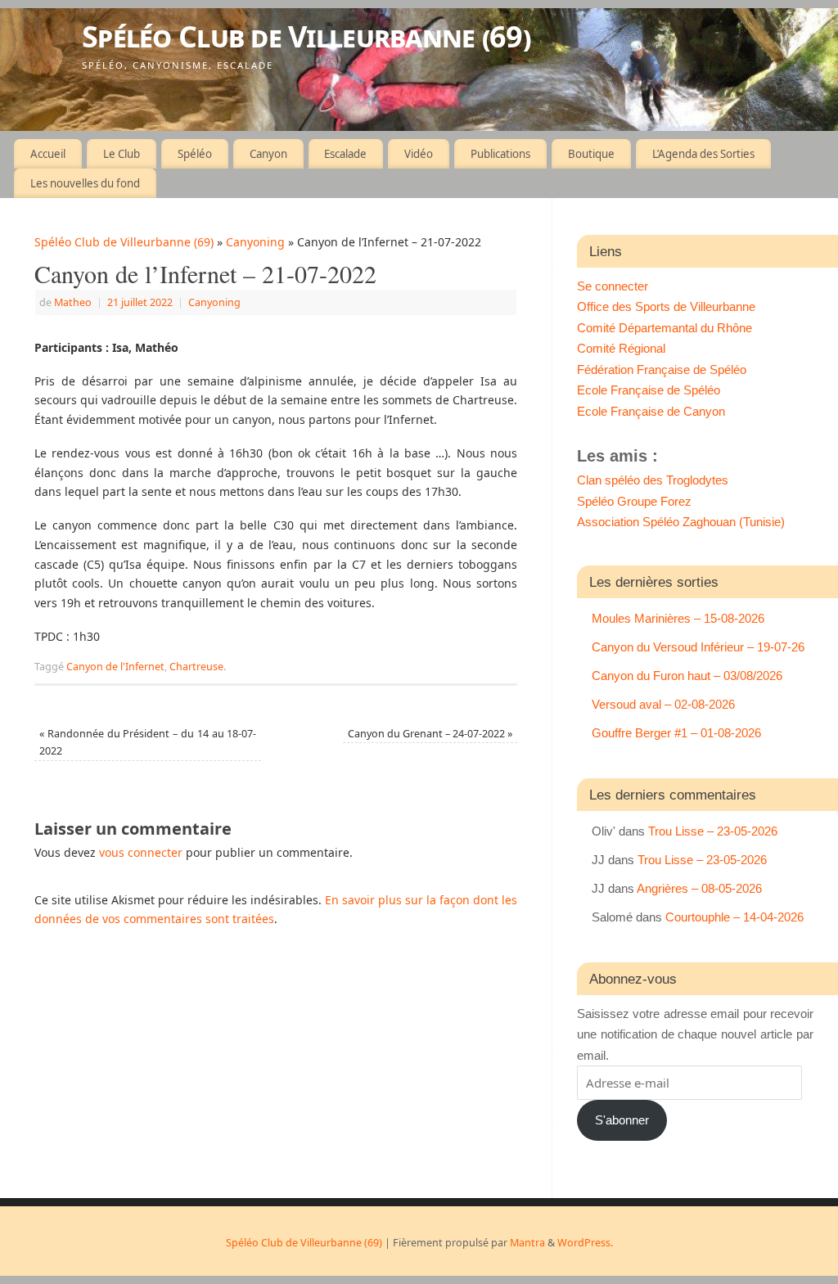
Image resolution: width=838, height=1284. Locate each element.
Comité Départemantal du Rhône (664, 328)
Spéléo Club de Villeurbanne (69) (306, 36)
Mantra (527, 1243)
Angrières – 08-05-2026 (699, 888)
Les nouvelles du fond (85, 183)
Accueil (47, 153)
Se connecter (612, 286)
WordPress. (585, 1243)
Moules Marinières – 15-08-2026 (678, 618)
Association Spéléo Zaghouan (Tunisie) (681, 522)
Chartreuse (196, 667)
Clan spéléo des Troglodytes (652, 480)
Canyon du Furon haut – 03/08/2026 (687, 676)
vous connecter (140, 852)
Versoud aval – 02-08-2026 (663, 704)
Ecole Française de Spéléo (648, 390)
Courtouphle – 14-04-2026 (734, 917)
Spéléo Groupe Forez (634, 501)
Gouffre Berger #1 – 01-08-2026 (676, 733)
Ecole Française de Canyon (651, 411)
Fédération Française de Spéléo (661, 369)
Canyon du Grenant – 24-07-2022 (430, 734)
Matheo (73, 302)
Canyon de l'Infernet (115, 667)
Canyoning (255, 242)
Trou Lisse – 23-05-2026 (712, 831)
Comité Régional (621, 348)
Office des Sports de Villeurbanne (666, 306)
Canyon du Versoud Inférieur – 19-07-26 (698, 647)
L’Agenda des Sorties (703, 153)
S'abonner (622, 1120)
